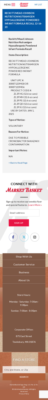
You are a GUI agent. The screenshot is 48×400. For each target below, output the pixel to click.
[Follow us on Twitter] (24, 237)
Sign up (18, 223)
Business (24, 272)
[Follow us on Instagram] (34, 237)
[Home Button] (24, 4)
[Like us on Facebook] (13, 237)
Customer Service (24, 264)
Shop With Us (24, 256)
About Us (24, 280)
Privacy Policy (24, 394)
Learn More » (35, 204)
